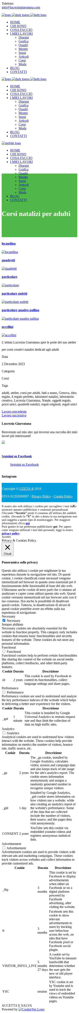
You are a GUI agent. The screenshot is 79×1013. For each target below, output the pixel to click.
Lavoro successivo (14, 415)
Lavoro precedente (14, 411)
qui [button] (55, 526)
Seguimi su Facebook (17, 456)
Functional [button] (9, 647)
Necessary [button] (8, 616)
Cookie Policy (63, 496)
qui (27, 523)
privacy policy (11, 533)
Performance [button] (10, 688)
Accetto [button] (6, 536)
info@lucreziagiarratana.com (21, 7)
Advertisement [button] (11, 844)
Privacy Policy (41, 496)
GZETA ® (26, 488)
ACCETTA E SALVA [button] (17, 1005)
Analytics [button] (8, 729)
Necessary (13, 620)
